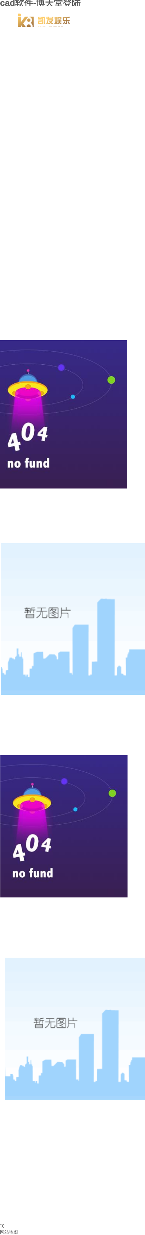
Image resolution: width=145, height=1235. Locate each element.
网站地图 (9, 1232)
